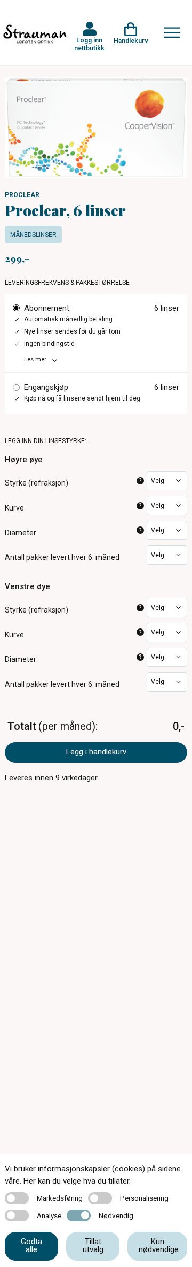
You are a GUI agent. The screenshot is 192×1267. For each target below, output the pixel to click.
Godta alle (31, 1245)
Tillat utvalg (93, 1245)
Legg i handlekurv (96, 751)
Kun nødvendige (159, 1245)
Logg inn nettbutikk (89, 44)
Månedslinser (33, 235)
